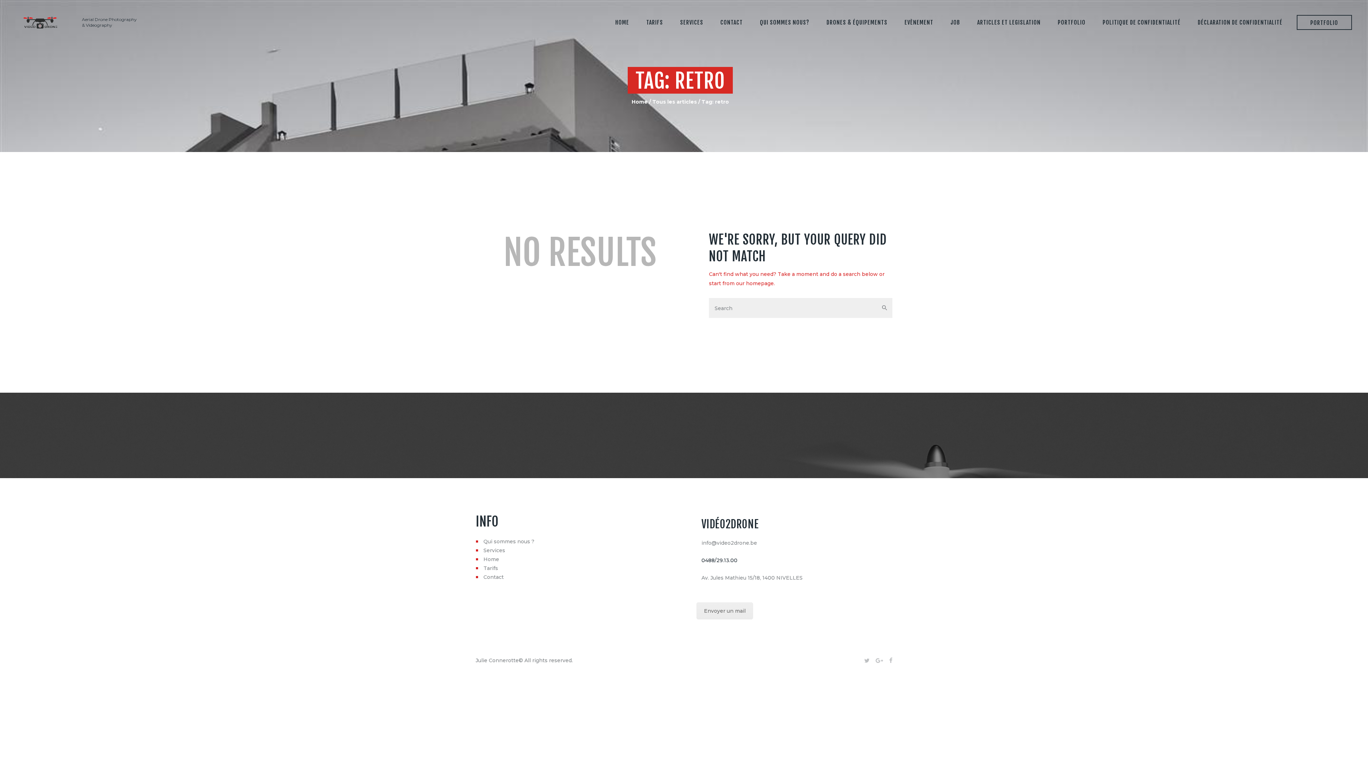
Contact (493, 577)
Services (494, 550)
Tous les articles (674, 102)
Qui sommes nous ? (508, 541)
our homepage (755, 283)
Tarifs (490, 568)
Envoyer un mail (725, 611)
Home (640, 102)
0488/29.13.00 (719, 560)
